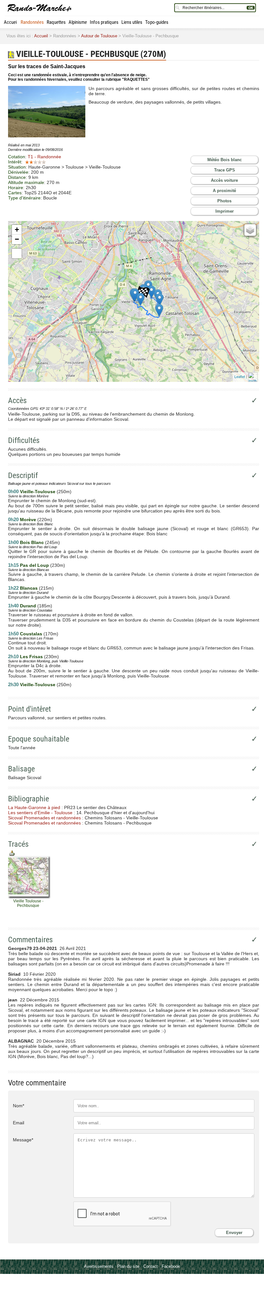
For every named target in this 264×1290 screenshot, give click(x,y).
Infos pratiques (104, 22)
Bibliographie (28, 798)
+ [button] (17, 230)
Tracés (18, 844)
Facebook (171, 1266)
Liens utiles (131, 22)
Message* (23, 1139)
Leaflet (239, 376)
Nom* (18, 1105)
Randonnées (32, 22)
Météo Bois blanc (224, 159)
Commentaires (30, 939)
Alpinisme (78, 22)
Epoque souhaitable (38, 738)
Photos (224, 200)
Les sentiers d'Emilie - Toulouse (40, 812)
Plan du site (128, 1266)
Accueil (11, 22)
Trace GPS (224, 170)
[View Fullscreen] (17, 253)
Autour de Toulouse (99, 35)
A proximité (224, 190)
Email (18, 1122)
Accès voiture (224, 180)
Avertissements (98, 1266)
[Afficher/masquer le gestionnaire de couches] (250, 230)
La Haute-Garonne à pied (34, 807)
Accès (17, 400)
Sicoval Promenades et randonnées (44, 817)
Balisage (21, 768)
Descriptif (23, 475)
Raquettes (56, 22)
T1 (44, 156)
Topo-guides (156, 22)
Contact (150, 1266)
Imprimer (224, 211)
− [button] (17, 239)
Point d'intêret (29, 709)
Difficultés (24, 440)
